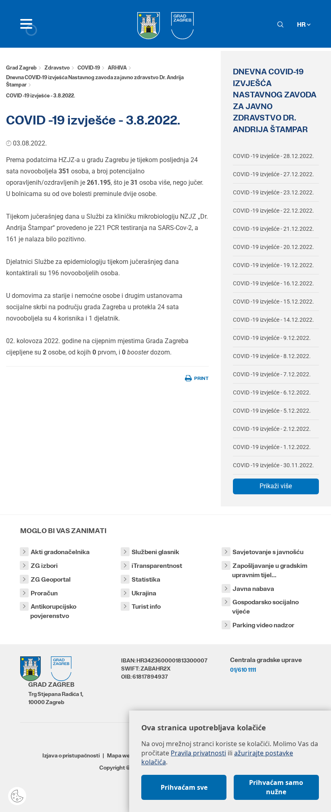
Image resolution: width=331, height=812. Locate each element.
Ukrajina (144, 593)
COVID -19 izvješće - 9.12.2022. (272, 338)
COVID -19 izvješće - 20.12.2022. (273, 247)
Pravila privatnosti (198, 753)
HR (302, 24)
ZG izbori (44, 565)
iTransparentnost (157, 565)
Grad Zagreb (21, 68)
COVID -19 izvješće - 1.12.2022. (272, 447)
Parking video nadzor (263, 625)
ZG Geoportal (51, 579)
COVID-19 (89, 68)
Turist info (146, 606)
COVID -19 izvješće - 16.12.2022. (273, 283)
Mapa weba (121, 755)
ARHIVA (117, 68)
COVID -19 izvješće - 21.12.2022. (273, 229)
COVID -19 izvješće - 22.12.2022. (273, 210)
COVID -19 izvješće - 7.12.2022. (272, 374)
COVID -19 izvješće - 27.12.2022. (273, 174)
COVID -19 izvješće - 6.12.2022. (272, 392)
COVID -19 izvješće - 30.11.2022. (273, 465)
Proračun (44, 593)
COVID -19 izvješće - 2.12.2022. (272, 429)
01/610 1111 (243, 669)
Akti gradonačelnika (60, 551)
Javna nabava (253, 588)
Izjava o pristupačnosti (71, 755)
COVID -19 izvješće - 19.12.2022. (273, 265)
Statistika (146, 579)
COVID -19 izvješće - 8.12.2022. (272, 356)
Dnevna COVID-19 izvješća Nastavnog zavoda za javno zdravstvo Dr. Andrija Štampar (95, 81)
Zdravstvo (57, 68)
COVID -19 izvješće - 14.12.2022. (273, 319)
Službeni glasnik (155, 551)
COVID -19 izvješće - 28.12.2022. (273, 156)
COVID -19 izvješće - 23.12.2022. (273, 192)
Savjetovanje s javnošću (268, 551)
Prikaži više (276, 486)
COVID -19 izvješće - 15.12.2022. (273, 301)
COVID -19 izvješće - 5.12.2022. (272, 410)
